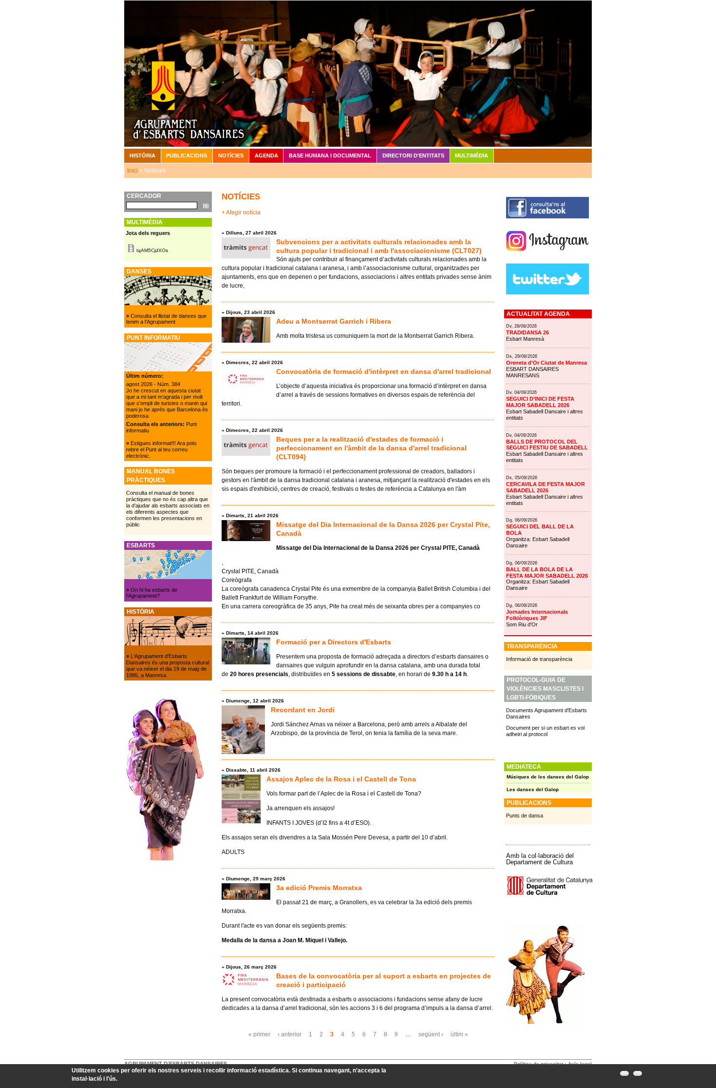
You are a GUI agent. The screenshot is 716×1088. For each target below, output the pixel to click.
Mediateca (524, 766)
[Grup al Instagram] (547, 255)
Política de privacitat (538, 1064)
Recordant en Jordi (303, 710)
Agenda (266, 155)
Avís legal (580, 1064)
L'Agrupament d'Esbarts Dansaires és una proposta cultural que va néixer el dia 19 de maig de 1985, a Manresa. (167, 665)
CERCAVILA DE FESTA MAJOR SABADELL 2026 (545, 487)
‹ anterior (289, 1034)
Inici (132, 170)
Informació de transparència (539, 659)
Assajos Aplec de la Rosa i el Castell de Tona (341, 779)
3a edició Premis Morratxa (319, 888)
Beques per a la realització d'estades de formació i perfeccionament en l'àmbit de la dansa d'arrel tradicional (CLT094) (371, 448)
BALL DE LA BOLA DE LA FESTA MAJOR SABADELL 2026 (547, 572)
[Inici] (358, 73)
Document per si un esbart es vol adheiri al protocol (545, 731)
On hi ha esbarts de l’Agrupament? (151, 593)
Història (142, 155)
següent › (430, 1034)
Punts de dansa (524, 815)
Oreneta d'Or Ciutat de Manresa (546, 363)
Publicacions (186, 155)
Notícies (231, 155)
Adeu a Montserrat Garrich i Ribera (333, 321)
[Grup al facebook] (547, 216)
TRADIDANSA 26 (527, 332)
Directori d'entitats (413, 155)
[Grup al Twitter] (547, 292)
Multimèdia (471, 155)
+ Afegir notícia (241, 212)
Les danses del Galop (533, 789)
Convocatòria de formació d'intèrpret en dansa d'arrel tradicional (383, 371)
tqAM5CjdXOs (152, 250)
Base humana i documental (330, 155)
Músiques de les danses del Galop (548, 776)
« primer (259, 1034)
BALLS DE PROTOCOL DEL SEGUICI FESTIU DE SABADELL (547, 445)
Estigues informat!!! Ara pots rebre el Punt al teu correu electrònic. (161, 449)
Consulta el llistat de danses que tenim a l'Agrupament (166, 319)
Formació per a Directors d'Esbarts (333, 642)
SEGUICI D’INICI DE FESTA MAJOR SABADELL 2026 (540, 402)
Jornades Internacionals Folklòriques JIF (537, 615)
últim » (459, 1034)
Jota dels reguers (148, 233)
